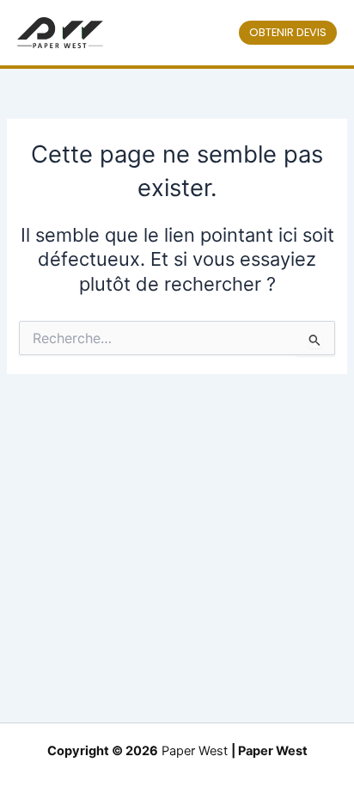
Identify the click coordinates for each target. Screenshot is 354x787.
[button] (288, 33)
